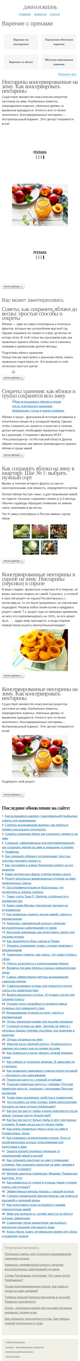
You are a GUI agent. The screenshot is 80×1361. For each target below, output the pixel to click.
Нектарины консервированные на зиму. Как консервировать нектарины (40, 85)
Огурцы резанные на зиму (25, 1039)
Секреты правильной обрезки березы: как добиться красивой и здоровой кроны (40, 1198)
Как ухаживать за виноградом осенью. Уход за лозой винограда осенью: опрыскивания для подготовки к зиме (36, 1142)
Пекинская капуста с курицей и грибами (34, 1079)
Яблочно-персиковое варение (59, 62)
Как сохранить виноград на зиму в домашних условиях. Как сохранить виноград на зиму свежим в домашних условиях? (38, 1164)
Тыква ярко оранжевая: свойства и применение (40, 1097)
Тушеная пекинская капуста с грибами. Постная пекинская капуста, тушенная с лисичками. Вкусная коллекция (37, 1088)
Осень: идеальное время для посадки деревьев (40, 1021)
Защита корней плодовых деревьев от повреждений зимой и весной (31, 1153)
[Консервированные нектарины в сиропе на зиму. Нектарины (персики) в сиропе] (40, 650)
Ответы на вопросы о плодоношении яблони (37, 963)
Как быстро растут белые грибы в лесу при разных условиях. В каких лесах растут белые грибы (39, 1122)
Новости (40, 14)
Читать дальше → (13, 286)
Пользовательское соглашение (30, 1347)
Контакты (10, 1347)
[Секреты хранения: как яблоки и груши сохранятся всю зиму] (40, 406)
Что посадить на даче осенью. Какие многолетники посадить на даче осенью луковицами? (39, 1104)
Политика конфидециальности (19, 1351)
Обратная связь (13, 1356)
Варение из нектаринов (21, 42)
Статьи (55, 14)
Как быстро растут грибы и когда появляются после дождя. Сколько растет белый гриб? (40, 1113)
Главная (25, 14)
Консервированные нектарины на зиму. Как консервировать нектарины (40, 693)
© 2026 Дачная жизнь (15, 1342)
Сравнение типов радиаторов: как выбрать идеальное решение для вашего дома (34, 1224)
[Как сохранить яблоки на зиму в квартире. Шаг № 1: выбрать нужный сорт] (40, 539)
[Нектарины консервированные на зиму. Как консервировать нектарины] (40, 205)
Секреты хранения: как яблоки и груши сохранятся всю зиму (38, 393)
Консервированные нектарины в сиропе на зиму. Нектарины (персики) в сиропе (38, 578)
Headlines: (12, 851)
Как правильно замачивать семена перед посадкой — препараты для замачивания (39, 1072)
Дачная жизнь (40, 7)
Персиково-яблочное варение (59, 42)
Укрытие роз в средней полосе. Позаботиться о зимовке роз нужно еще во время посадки (37, 1046)
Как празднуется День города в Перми (33, 941)
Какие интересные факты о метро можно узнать (38, 874)
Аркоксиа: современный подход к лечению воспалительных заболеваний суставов (33, 925)
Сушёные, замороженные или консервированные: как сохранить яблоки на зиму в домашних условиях (38, 845)
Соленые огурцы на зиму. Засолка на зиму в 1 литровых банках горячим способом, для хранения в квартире (38, 1030)
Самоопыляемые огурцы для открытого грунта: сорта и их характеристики (37, 988)
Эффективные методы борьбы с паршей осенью (40, 1191)
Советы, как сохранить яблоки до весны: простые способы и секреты (39, 313)
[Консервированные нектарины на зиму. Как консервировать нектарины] (40, 756)
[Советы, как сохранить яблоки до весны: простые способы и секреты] (40, 371)
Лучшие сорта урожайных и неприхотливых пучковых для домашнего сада (34, 1005)
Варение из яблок (21, 62)
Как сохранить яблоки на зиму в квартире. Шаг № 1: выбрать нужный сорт (38, 472)
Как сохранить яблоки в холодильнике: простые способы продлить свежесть (36, 858)
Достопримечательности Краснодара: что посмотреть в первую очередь (33, 889)
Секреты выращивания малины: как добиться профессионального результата (35, 827)
